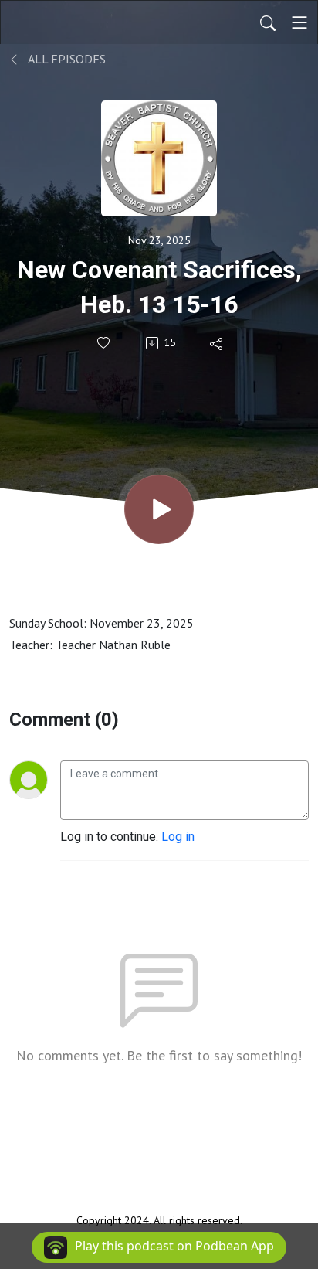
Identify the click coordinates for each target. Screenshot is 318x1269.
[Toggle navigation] (299, 22)
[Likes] (104, 343)
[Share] (217, 343)
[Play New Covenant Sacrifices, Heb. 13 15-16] (159, 509)
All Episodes (65, 58)
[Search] (268, 22)
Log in (178, 836)
